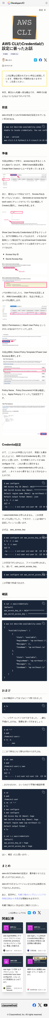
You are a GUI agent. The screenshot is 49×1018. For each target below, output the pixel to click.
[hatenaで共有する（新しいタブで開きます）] (35, 59)
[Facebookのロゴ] (34, 1005)
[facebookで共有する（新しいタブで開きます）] (40, 59)
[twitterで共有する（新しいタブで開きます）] (45, 60)
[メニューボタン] (3, 3)
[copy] (43, 126)
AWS (6, 54)
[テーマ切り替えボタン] (46, 3)
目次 (41, 9)
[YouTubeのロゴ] (46, 1005)
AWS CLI (15, 54)
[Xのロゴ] (40, 1005)
